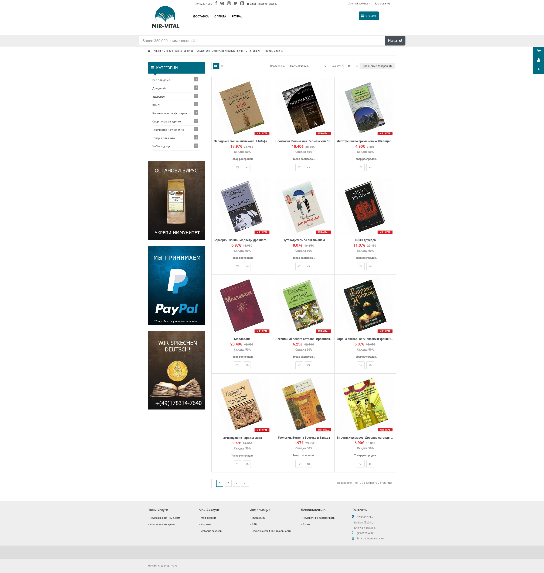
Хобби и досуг (161, 146)
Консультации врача (162, 524)
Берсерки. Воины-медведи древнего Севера (242, 240)
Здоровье (158, 96)
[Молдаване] (242, 305)
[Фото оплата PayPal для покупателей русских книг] (176, 285)
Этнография (253, 50)
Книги (157, 50)
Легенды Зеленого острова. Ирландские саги (304, 339)
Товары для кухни (164, 138)
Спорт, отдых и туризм (166, 121)
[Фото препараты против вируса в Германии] (176, 200)
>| (245, 483)
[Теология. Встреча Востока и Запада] (304, 404)
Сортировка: (277, 66)
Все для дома (161, 80)
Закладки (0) (382, 3)
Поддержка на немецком (165, 517)
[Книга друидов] (365, 206)
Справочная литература (179, 50)
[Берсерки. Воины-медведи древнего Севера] (242, 206)
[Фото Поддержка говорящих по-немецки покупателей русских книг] (176, 370)
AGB (254, 524)
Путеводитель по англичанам (304, 240)
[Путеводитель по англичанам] (304, 206)
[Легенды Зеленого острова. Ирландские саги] (304, 305)
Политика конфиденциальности (271, 531)
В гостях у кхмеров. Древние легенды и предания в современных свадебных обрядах (365, 437)
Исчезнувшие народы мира (242, 437)
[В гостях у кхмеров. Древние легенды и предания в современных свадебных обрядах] (365, 404)
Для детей (159, 88)
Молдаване (242, 339)
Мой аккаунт (208, 517)
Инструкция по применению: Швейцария (365, 141)
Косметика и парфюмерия (169, 113)
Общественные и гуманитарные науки (220, 50)
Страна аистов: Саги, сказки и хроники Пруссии (365, 339)
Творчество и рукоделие (168, 129)
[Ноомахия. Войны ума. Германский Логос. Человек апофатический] (304, 107)
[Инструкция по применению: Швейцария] (365, 107)
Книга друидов (365, 240)
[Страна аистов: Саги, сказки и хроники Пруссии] (365, 305)
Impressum (258, 517)
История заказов (211, 531)
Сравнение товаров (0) (377, 66)
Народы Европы (273, 50)
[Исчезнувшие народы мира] (242, 404)
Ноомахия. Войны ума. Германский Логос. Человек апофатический (304, 141)
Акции (306, 524)
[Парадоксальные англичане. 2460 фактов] (242, 107)
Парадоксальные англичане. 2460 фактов (242, 141)
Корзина (206, 524)
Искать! (395, 40)
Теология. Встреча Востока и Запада (304, 437)
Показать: (336, 66)
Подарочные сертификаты (319, 517)
